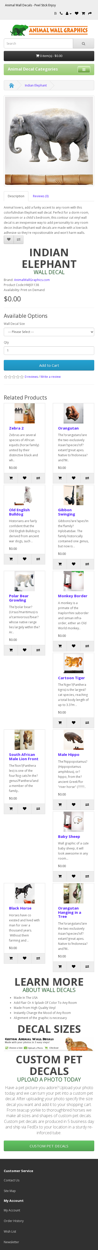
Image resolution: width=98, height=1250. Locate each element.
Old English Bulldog (19, 512)
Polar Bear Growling (19, 598)
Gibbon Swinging (66, 512)
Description (16, 196)
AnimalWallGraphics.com (32, 280)
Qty (6, 342)
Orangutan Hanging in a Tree (69, 912)
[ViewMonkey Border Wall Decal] (73, 581)
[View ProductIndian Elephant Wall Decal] (49, 140)
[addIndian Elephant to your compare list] (19, 239)
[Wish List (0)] (76, 13)
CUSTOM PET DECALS (49, 1145)
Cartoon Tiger (71, 677)
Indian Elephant (36, 85)
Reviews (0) (40, 196)
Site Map (10, 1191)
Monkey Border (72, 595)
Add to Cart (49, 365)
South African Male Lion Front (23, 756)
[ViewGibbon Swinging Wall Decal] (73, 495)
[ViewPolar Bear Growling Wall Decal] (24, 581)
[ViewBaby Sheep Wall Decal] (73, 822)
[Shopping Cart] (83, 13)
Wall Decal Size (14, 324)
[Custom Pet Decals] (49, 1044)
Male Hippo (68, 754)
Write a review (50, 377)
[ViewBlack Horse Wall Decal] (24, 893)
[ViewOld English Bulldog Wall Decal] (24, 495)
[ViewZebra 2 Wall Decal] (24, 413)
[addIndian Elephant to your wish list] (9, 239)
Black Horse (20, 908)
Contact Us (11, 1180)
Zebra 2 (16, 428)
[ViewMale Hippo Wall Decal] (73, 740)
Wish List (10, 1231)
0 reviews (31, 377)
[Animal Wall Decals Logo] (49, 30)
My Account (12, 1210)
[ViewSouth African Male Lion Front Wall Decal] (24, 740)
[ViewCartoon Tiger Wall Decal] (73, 663)
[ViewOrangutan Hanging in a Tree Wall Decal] (73, 893)
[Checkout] (90, 13)
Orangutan (68, 428)
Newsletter (11, 1242)
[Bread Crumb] (11, 85)
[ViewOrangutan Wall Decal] (73, 413)
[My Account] (69, 13)
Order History (14, 1221)
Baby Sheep (69, 836)
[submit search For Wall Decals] (83, 43)
